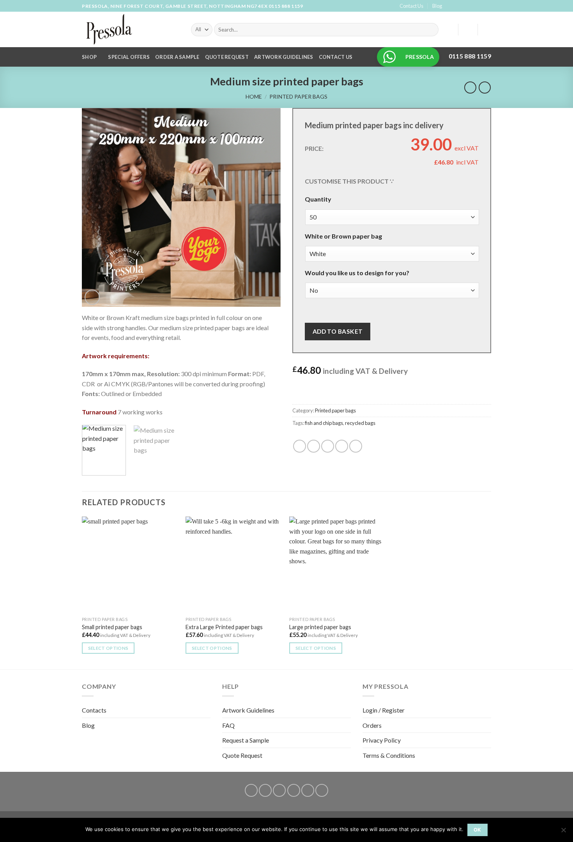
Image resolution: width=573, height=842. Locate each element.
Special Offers (129, 57)
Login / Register (384, 710)
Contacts (94, 710)
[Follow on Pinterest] (487, 6)
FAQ (228, 725)
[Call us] (480, 6)
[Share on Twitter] (313, 446)
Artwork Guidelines (283, 57)
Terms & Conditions (389, 755)
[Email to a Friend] (327, 446)
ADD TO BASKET (338, 331)
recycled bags (360, 423)
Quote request (227, 57)
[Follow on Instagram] (457, 6)
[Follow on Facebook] (449, 6)
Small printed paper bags (112, 627)
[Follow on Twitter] (465, 6)
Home (254, 96)
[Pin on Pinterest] (341, 446)
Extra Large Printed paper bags (224, 627)
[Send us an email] (472, 6)
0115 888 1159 (286, 6)
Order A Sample (177, 57)
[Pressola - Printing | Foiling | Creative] (130, 29)
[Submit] (431, 29)
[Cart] (487, 29)
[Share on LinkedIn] (355, 446)
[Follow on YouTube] (321, 790)
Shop (89, 57)
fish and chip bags (324, 423)
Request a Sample (245, 740)
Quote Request (242, 755)
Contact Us (411, 6)
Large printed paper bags (320, 627)
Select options (108, 648)
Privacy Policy (382, 740)
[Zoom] (92, 297)
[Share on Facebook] (299, 446)
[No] (563, 832)
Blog (437, 6)
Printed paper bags (298, 96)
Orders (372, 725)
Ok (477, 830)
